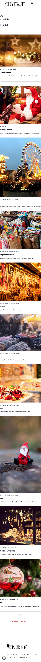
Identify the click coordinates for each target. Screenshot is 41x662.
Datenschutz (12, 654)
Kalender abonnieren (19, 622)
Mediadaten (23, 657)
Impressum (25, 654)
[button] (4, 658)
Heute (20, 615)
